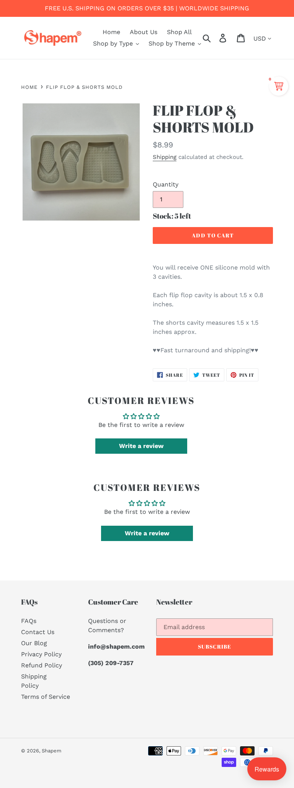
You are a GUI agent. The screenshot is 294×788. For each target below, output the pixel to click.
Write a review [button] (141, 446)
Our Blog (34, 643)
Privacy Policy (41, 654)
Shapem (51, 751)
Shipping (164, 157)
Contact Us (37, 632)
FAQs (28, 621)
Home (29, 87)
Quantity (165, 184)
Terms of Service (45, 696)
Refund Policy (41, 665)
